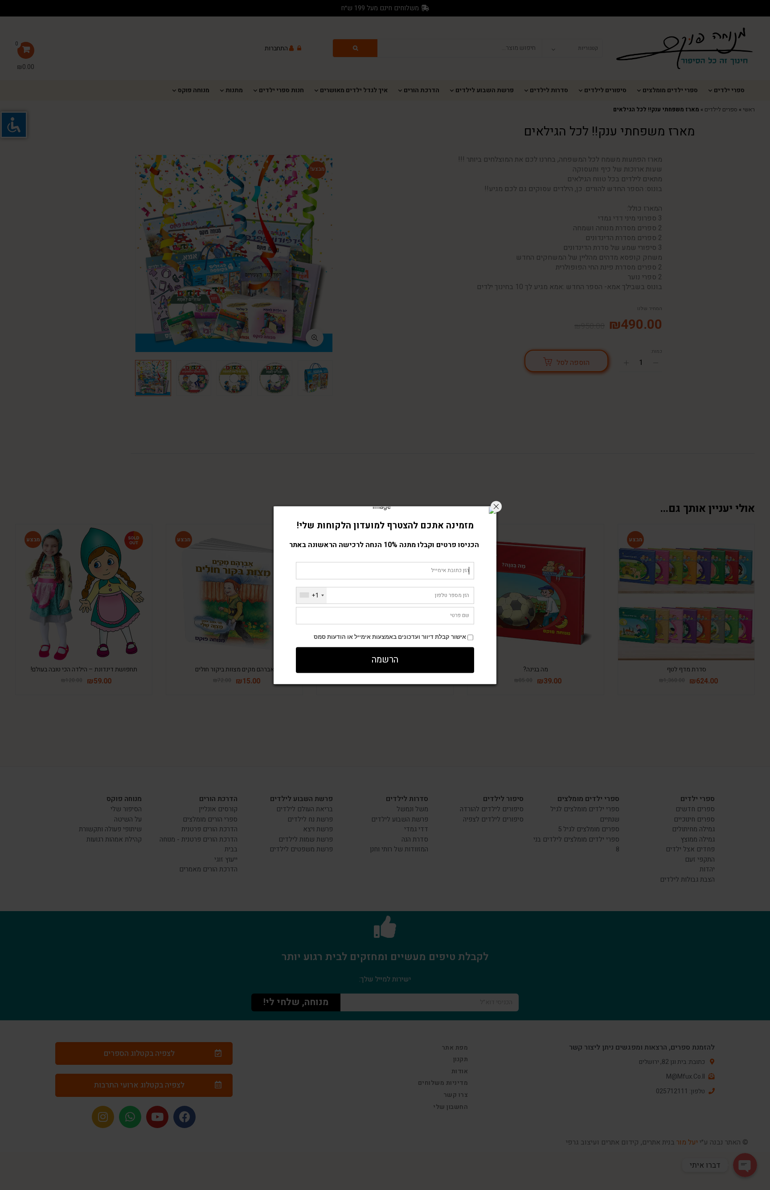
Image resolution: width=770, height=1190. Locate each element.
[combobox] (311, 595)
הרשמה (385, 659)
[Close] (496, 506)
